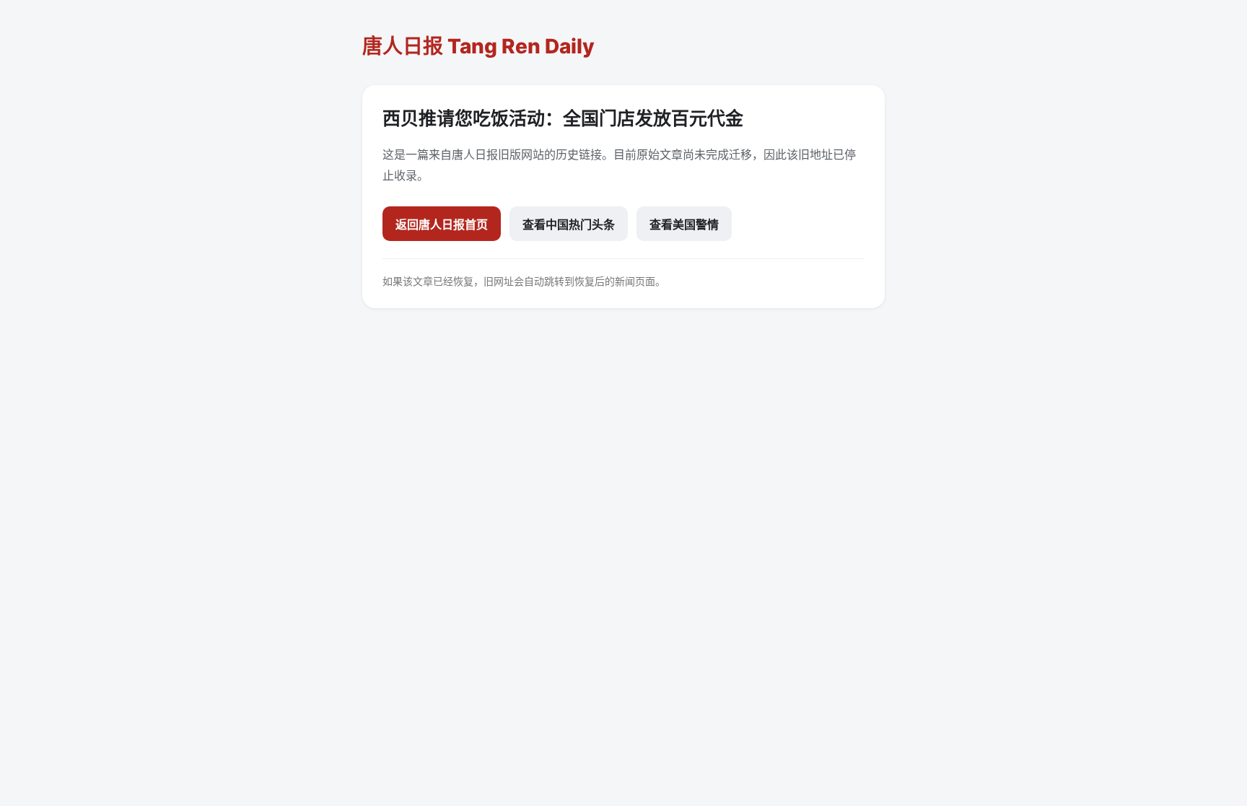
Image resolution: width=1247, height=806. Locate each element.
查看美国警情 (684, 224)
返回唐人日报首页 (441, 224)
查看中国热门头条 (568, 224)
